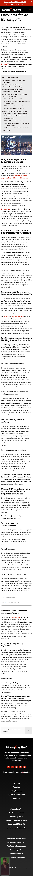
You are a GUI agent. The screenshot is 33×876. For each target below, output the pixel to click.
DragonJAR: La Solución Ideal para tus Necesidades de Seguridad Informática (15, 112)
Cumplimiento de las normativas (15, 108)
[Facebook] (20, 767)
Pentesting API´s (16, 817)
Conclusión (6, 130)
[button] (29, 9)
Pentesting (6, 209)
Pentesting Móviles (16, 813)
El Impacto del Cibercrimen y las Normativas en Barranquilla (13, 90)
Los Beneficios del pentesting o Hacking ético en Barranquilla (15, 95)
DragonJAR (5, 64)
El (2, 209)
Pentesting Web (16, 809)
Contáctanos (16, 798)
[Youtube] (24, 767)
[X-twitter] (8, 767)
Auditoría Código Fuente (16, 828)
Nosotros (16, 787)
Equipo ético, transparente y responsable (17, 127)
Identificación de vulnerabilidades (15, 99)
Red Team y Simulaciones (16, 846)
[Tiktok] (16, 767)
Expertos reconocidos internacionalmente (17, 115)
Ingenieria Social (16, 854)
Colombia (6, 316)
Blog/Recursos (16, 791)
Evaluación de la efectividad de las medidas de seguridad (18, 102)
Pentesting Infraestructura (16, 842)
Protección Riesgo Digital (16, 839)
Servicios (16, 783)
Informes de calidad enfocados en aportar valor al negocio (17, 124)
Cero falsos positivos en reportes (15, 120)
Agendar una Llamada (16, 794)
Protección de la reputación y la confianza (17, 106)
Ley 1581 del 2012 (18, 316)
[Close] (31, 1)
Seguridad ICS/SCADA (16, 824)
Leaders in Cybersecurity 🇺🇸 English (16, 772)
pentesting (16, 617)
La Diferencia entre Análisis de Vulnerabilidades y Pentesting (12, 86)
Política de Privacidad (16, 857)
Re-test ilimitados (11, 118)
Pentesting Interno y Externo (16, 820)
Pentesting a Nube (16, 850)
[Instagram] (12, 767)
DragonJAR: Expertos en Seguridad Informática (14, 81)
